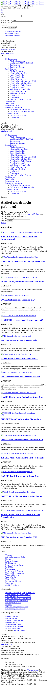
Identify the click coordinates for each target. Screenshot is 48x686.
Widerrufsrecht (10, 577)
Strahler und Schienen (17, 67)
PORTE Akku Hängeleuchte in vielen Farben (21, 496)
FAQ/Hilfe (9, 567)
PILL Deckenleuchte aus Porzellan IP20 (19, 537)
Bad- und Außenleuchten (14, 107)
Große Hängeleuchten (17, 77)
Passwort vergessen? (12, 35)
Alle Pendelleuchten (17, 71)
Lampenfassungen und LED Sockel (18, 597)
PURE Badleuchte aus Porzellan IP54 (18, 300)
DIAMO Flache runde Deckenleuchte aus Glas (22, 397)
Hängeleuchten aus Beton (19, 73)
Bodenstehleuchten (12, 105)
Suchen (9, 220)
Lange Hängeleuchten (17, 75)
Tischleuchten (10, 101)
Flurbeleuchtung (11, 622)
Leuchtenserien (15, 95)
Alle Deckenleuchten (17, 61)
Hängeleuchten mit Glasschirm (20, 83)
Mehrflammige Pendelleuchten (20, 89)
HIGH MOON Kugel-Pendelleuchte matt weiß (22, 320)
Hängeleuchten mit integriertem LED (23, 81)
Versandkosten (32, 670)
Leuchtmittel (14, 117)
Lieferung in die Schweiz (14, 571)
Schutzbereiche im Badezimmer (16, 601)
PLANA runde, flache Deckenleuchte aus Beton (22, 281)
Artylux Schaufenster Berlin (15, 557)
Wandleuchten (10, 103)
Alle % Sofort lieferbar (18, 115)
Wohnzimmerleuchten (17, 93)
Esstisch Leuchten (11, 616)
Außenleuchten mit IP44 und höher (22, 111)
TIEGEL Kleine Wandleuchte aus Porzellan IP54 (23, 458)
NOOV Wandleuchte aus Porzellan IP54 (19, 358)
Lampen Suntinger (11, 561)
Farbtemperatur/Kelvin (13, 603)
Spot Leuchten (15, 65)
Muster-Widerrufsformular (14, 573)
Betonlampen (14, 97)
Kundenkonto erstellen (13, 31)
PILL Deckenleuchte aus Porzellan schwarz (20, 377)
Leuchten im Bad (11, 618)
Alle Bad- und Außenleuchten (20, 109)
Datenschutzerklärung (13, 581)
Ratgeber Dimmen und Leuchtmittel (18, 599)
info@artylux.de (6, 131)
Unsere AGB (10, 579)
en (2, 12)
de (2, 10)
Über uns (8, 555)
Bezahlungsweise (11, 569)
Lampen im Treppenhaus (14, 620)
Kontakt (8, 559)
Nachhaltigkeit (10, 563)
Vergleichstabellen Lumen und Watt (17, 595)
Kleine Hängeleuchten (18, 79)
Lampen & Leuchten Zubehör (20, 99)
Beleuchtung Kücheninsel (14, 626)
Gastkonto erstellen (12, 33)
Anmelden (12, 27)
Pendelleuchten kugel (17, 87)
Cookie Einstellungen (13, 585)
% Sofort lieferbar (11, 113)
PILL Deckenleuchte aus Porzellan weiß (19, 340)
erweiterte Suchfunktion (31, 214)
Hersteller (8, 605)
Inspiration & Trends (12, 628)
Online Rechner (19, 630)
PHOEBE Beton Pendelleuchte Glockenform (21, 419)
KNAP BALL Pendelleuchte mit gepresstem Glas (23, 261)
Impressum (9, 583)
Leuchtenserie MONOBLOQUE (21, 63)
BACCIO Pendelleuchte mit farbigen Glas (20, 476)
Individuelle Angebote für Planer (16, 607)
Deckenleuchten (11, 59)
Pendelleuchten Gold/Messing (20, 85)
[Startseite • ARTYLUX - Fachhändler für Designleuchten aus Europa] (22, 2)
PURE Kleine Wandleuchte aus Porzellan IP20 (22, 439)
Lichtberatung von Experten (15, 609)
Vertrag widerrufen (12, 575)
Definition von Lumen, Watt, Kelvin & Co (20, 593)
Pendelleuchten (10, 69)
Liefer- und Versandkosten (14, 565)
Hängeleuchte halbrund (18, 91)
